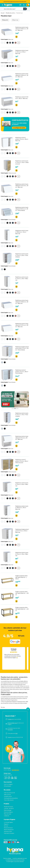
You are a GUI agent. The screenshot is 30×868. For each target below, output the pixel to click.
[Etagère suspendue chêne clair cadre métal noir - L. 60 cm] (8, 612)
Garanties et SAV (8, 831)
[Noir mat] (7, 42)
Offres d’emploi (7, 786)
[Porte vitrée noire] (5, 269)
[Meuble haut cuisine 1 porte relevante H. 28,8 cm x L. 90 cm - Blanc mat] (8, 78)
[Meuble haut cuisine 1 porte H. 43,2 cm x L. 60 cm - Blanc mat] (8, 55)
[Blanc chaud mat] (5, 42)
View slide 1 (12, 408)
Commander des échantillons (11, 798)
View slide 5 (17, 408)
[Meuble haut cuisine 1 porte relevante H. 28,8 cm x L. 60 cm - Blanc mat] (8, 32)
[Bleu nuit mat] (13, 42)
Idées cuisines (7, 794)
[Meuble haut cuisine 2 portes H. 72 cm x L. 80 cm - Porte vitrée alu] (8, 374)
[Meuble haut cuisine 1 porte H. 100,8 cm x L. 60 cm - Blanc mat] (8, 510)
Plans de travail (7, 814)
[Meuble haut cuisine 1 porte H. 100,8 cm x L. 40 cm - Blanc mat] (8, 235)
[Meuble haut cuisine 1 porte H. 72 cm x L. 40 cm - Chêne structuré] (8, 165)
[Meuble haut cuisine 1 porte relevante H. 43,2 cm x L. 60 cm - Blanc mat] (8, 188)
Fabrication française (9, 833)
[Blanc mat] (2, 42)
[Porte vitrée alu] (2, 269)
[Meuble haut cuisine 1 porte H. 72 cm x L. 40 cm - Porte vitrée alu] (8, 417)
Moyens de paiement (9, 829)
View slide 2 (13, 408)
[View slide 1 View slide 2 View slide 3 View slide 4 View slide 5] (15, 400)
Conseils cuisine (8, 796)
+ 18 (18, 222)
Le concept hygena (8, 822)
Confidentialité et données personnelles (15, 860)
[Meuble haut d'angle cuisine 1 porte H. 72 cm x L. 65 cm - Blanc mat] (8, 534)
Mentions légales (7, 858)
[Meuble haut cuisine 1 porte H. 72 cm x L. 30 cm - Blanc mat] (8, 281)
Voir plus (3, 707)
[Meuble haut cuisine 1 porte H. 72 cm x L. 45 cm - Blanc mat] (8, 557)
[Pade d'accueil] (8, 4)
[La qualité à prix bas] (15, 399)
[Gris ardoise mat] (10, 42)
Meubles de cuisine (10, 13)
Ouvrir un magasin (8, 784)
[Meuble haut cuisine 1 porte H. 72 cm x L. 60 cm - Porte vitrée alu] (8, 258)
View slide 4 (16, 408)
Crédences (6, 815)
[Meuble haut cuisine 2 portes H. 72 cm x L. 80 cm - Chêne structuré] (8, 464)
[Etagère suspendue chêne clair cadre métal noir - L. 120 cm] (8, 580)
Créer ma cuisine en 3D (9, 792)
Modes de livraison (8, 827)
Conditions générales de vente (19, 858)
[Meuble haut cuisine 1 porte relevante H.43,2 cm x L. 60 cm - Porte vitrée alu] (8, 212)
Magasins (6, 824)
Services (6, 826)
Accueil (2, 13)
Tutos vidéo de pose (8, 800)
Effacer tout (15, 20)
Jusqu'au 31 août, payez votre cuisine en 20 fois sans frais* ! (15, 1)
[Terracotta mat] (15, 42)
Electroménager (7, 810)
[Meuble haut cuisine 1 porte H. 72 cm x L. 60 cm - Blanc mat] (8, 487)
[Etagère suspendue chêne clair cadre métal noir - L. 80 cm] (8, 596)
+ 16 (18, 42)
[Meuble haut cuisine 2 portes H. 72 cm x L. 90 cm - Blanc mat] (8, 142)
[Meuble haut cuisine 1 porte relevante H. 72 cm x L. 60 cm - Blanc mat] (8, 441)
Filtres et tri (5, 20)
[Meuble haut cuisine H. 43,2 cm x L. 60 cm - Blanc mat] (8, 101)
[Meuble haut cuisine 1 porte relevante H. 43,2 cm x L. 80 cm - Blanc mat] (8, 328)
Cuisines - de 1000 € (9, 808)
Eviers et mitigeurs (8, 812)
